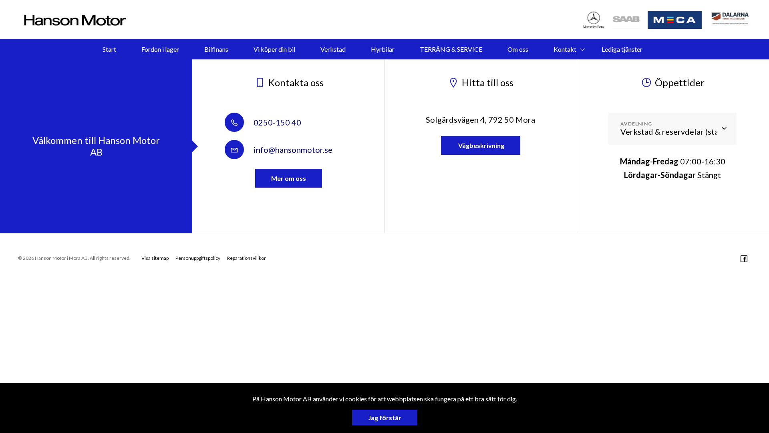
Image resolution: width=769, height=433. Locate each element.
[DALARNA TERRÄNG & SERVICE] (731, 20)
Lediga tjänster (622, 49)
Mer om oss (288, 178)
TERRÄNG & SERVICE (451, 49)
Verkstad (333, 49)
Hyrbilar (383, 49)
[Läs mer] (675, 20)
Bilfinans (216, 49)
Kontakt (565, 49)
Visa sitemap (155, 258)
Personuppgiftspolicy (197, 258)
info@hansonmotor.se (292, 149)
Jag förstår (384, 417)
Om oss (517, 49)
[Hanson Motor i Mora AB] (75, 19)
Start (109, 49)
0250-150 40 (276, 122)
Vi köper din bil (274, 49)
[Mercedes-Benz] (594, 20)
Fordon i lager (160, 49)
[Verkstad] (626, 20)
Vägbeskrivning (480, 145)
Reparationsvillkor (246, 258)
